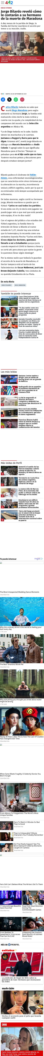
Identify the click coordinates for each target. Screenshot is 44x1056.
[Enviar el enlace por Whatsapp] (16, 99)
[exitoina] (22, 950)
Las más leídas (9, 371)
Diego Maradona (20, 285)
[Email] (22, 99)
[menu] (2, 3)
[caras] (22, 1025)
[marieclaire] (22, 989)
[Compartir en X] (9, 99)
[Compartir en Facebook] (3, 99)
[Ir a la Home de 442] (9, 4)
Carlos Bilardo (6, 285)
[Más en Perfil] (13, 944)
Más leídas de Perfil (11, 463)
